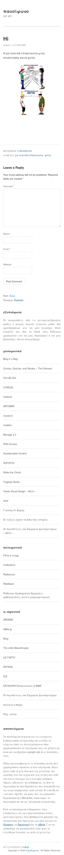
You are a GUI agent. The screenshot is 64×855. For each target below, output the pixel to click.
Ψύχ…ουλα (10, 714)
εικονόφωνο (24, 150)
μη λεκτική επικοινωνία (29, 155)
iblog (5, 638)
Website (7, 264)
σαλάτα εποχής (13, 704)
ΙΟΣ (5, 676)
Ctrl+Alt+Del (9, 377)
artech (6, 45)
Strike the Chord (12, 472)
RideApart (8, 583)
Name (7, 233)
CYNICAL (8, 387)
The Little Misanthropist (16, 648)
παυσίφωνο (16, 11)
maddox (7, 425)
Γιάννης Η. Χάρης (13, 510)
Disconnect (24, 824)
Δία (27, 846)
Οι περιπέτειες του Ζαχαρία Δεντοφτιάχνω (30, 695)
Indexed (7, 396)
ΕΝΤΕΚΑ (8, 667)
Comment (8, 186)
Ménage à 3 (9, 434)
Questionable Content (15, 453)
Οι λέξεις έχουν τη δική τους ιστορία (25, 519)
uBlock (41, 824)
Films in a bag (10, 555)
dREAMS (8, 619)
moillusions (9, 564)
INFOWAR (8, 406)
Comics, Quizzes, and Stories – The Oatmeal (27, 368)
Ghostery (8, 824)
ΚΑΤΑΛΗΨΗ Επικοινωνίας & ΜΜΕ (22, 685)
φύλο (48, 155)
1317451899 (19, 45)
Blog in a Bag (10, 359)
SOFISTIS (8, 463)
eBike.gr (7, 629)
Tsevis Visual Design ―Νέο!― (19, 491)
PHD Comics (10, 444)
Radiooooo (9, 574)
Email (6, 249)
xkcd (5, 500)
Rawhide (13, 300)
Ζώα (9, 295)
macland (7, 415)
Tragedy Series (11, 482)
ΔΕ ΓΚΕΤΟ (9, 657)
